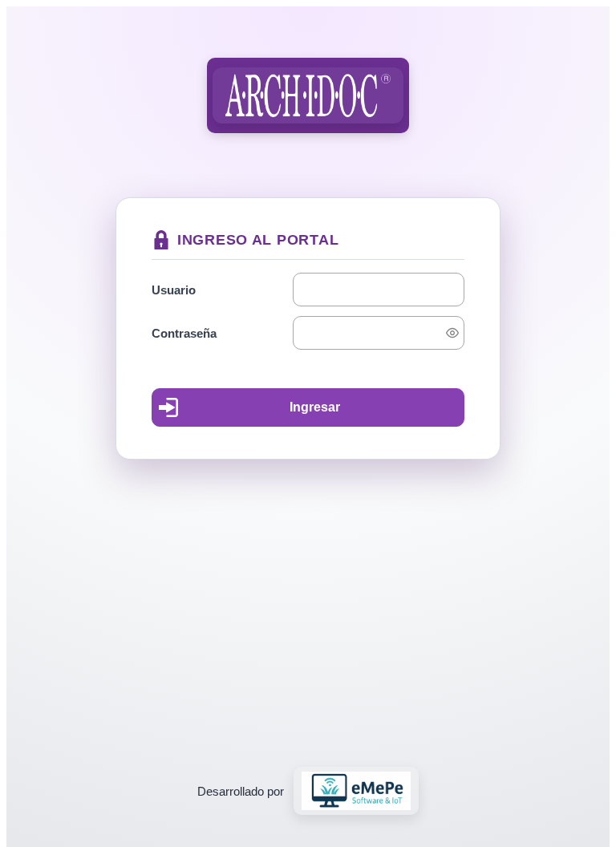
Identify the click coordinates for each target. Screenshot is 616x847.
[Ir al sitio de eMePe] (356, 791)
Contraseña (184, 333)
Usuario (174, 290)
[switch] (452, 332)
